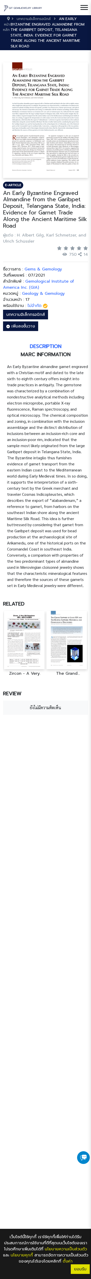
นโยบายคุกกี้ (22, 1255)
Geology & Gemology (43, 293)
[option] (24, 643)
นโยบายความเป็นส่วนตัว (66, 1249)
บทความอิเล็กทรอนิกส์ (25, 315)
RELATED (14, 604)
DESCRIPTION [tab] (45, 346)
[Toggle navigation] (84, 7)
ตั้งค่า (68, 1261)
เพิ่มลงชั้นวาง (22, 326)
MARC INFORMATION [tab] (46, 354)
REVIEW (12, 693)
